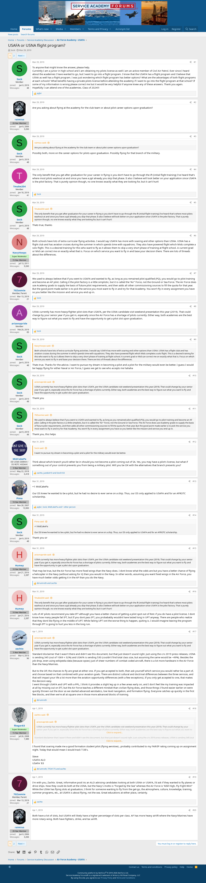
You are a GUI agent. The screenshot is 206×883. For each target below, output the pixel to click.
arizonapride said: (42, 381)
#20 (194, 810)
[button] (51, 29)
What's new (42, 29)
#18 (194, 708)
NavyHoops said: (42, 345)
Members (75, 29)
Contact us (134, 866)
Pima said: (39, 521)
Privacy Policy (106, 878)
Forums (26, 29)
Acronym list (123, 29)
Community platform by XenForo (103, 873)
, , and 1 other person (56, 507)
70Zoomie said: (41, 415)
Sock (13, 50)
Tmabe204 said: (41, 208)
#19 (194, 777)
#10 (194, 375)
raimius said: (40, 142)
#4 (195, 169)
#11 (194, 408)
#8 (195, 306)
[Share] (190, 62)
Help (182, 866)
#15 (194, 548)
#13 (194, 481)
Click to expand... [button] (114, 740)
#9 (195, 339)
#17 (194, 631)
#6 (195, 235)
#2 (195, 102)
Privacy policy (171, 866)
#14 (194, 515)
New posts (13, 34)
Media (59, 29)
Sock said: (39, 448)
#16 (194, 591)
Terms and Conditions (126, 878)
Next (20, 55)
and (47, 583)
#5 (195, 202)
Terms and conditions (151, 866)
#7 (195, 273)
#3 (195, 136)
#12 (194, 441)
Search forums (28, 34)
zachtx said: (40, 714)
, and (51, 473)
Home (13, 29)
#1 (195, 62)
